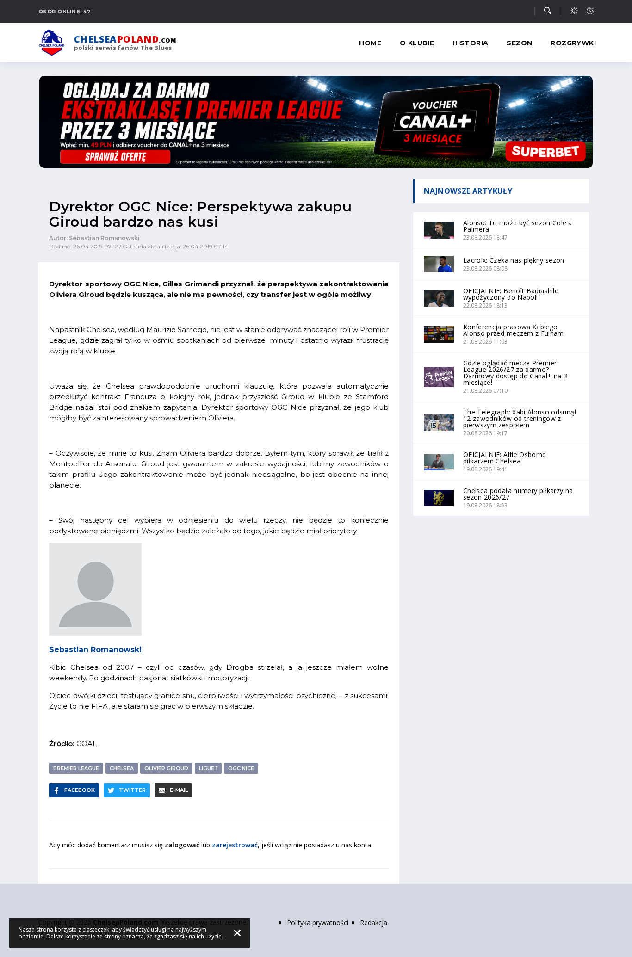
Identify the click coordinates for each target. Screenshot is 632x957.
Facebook (79, 790)
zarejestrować (235, 844)
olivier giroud (166, 768)
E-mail (179, 790)
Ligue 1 (208, 768)
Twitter (132, 790)
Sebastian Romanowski (95, 649)
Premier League (76, 768)
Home (370, 43)
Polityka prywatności (317, 922)
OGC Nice (241, 768)
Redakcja (373, 922)
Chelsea (122, 768)
